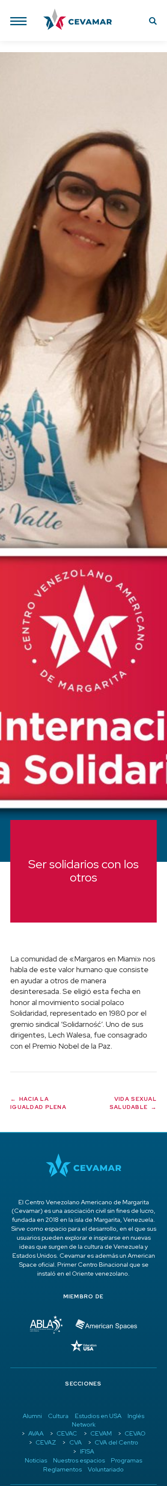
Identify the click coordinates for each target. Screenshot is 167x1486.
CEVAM (101, 1433)
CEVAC (67, 1433)
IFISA (87, 1451)
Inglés (136, 1416)
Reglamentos (62, 1469)
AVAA (36, 1433)
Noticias (36, 1460)
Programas (126, 1460)
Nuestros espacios (79, 1460)
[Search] (153, 22)
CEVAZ (46, 1442)
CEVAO (135, 1433)
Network (83, 1424)
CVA (75, 1442)
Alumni (32, 1416)
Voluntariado (106, 1469)
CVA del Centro (116, 1442)
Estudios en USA (98, 1416)
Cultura (58, 1416)
